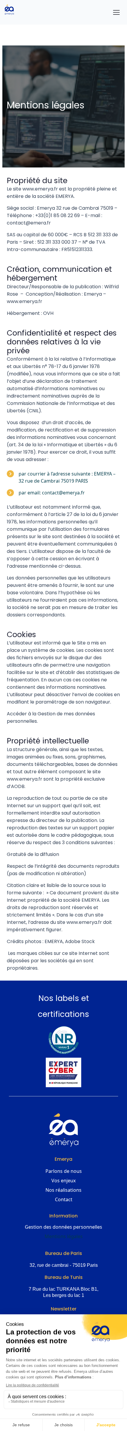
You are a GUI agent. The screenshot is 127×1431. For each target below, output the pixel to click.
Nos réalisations (63, 1190)
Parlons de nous (63, 1171)
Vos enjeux (63, 1180)
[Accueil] (11, 9)
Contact (63, 1199)
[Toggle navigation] (116, 12)
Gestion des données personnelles (63, 1227)
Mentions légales (64, 1236)
